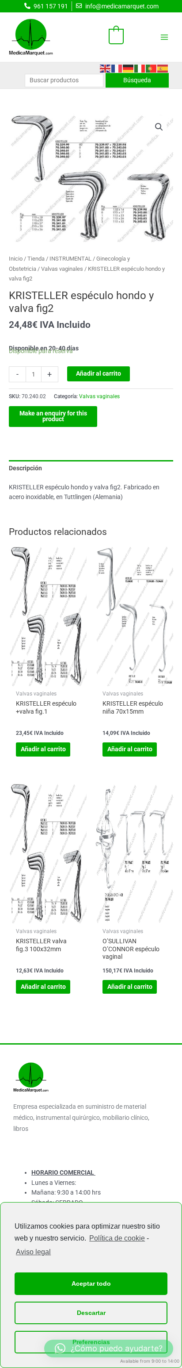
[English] (105, 67)
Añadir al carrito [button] (43, 749)
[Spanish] (163, 67)
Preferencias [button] (91, 1341)
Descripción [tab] (25, 468)
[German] (128, 67)
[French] (117, 67)
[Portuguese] (151, 67)
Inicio (16, 258)
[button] (159, 127)
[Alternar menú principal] (164, 37)
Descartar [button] (91, 1312)
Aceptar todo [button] (91, 1283)
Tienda (36, 258)
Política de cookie (117, 1238)
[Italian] (140, 67)
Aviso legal (33, 1252)
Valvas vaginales (62, 268)
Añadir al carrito (98, 373)
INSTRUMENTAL (70, 258)
